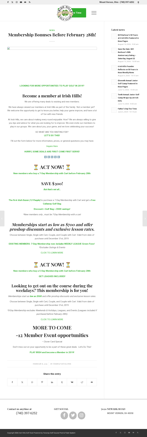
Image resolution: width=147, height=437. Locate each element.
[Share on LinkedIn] (52, 382)
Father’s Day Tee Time (127, 109)
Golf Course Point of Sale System (62, 433)
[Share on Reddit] (82, 382)
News (52, 30)
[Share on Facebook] (12, 382)
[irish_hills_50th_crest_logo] (65, 12)
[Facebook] (64, 415)
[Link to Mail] (25, 2)
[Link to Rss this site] (29, 2)
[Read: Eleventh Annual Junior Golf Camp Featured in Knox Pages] (114, 81)
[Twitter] (73, 415)
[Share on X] (22, 382)
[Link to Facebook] (8, 2)
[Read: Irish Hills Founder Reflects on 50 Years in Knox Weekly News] (114, 67)
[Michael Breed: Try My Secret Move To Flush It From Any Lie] (145, 218)
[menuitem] (138, 2)
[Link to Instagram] (16, 2)
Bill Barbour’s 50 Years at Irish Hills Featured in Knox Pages (128, 38)
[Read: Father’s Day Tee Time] (114, 110)
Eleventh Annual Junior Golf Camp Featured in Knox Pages (128, 83)
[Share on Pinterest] (42, 382)
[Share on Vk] (72, 382)
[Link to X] (12, 2)
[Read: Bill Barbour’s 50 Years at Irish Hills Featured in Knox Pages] (114, 36)
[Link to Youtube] (21, 2)
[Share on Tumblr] (62, 382)
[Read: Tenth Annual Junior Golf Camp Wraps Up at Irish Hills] (114, 96)
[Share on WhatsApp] (32, 382)
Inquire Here (52, 146)
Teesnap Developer (62, 364)
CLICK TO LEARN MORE (52, 252)
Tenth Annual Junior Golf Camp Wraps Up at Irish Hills (128, 97)
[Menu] (93, 12)
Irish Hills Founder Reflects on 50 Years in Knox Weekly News (128, 69)
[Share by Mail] (92, 382)
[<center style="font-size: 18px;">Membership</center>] (52, 64)
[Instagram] (81, 415)
